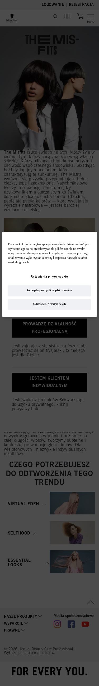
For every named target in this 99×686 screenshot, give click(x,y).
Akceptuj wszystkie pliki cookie (49, 290)
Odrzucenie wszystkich (49, 304)
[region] (49, 274)
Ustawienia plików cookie (49, 277)
